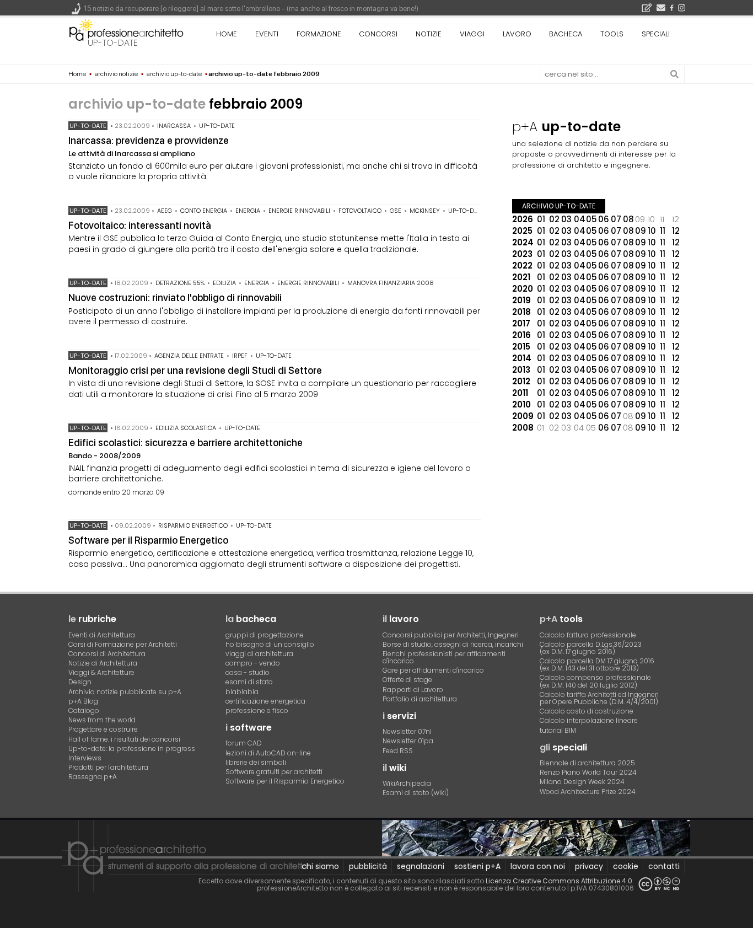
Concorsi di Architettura (107, 653)
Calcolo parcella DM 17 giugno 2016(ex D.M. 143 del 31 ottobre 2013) (597, 664)
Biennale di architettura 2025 (587, 763)
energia (247, 210)
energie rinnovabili (299, 210)
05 (591, 219)
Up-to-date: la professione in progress (131, 748)
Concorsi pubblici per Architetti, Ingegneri (451, 635)
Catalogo (83, 710)
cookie (625, 866)
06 (603, 219)
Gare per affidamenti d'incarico (433, 670)
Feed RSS (398, 750)
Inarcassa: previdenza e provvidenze (148, 140)
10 (652, 231)
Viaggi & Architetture (101, 672)
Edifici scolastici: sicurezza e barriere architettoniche (185, 442)
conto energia (203, 210)
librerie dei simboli (255, 762)
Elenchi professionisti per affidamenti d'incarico (444, 657)
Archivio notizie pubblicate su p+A (124, 691)
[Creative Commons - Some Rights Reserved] (659, 884)
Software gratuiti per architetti (273, 771)
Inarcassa (174, 125)
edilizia (224, 282)
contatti (664, 866)
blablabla (242, 691)
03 (566, 219)
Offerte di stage (407, 679)
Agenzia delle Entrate (189, 355)
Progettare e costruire (103, 729)
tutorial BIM (558, 730)
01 (541, 219)
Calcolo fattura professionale (588, 635)
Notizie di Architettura (102, 663)
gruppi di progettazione (264, 635)
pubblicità (368, 866)
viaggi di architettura (259, 653)
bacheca (565, 34)
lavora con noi (537, 866)
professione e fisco (256, 710)
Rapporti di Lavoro (413, 689)
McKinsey (425, 210)
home (226, 34)
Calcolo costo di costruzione (586, 711)
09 (640, 231)
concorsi (378, 34)
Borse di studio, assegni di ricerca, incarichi (453, 644)
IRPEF (240, 355)
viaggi (472, 34)
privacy (589, 866)
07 (616, 219)
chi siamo (320, 866)
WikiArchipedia (407, 783)
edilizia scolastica (185, 427)
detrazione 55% (180, 282)
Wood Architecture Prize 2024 (588, 791)
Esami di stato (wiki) (416, 792)
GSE (395, 210)
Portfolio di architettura (420, 699)
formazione (319, 34)
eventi (266, 34)
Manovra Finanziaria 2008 (390, 282)
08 (628, 219)
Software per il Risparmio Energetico (148, 540)
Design (80, 681)
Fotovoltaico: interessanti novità (139, 225)
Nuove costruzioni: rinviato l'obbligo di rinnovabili (175, 297)
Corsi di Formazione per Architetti (122, 644)
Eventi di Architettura (101, 635)
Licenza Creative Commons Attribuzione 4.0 (559, 881)
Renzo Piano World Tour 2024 (588, 772)
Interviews (84, 758)
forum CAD (243, 743)
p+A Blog (83, 701)
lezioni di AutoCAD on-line (268, 753)
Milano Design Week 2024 (582, 781)
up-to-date (113, 42)
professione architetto (126, 32)
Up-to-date (87, 125)
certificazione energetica (265, 701)
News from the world (102, 720)
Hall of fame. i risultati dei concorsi (124, 739)
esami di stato (249, 681)
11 (662, 231)
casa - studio (247, 672)
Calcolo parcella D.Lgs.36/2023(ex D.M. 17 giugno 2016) (591, 648)
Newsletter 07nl (407, 731)
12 (676, 231)
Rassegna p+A (92, 776)
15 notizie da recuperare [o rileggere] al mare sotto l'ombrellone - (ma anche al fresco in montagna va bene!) (251, 8)
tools (611, 34)
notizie (429, 34)
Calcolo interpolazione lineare (589, 720)
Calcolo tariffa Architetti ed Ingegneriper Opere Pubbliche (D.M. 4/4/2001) (599, 698)
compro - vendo (252, 663)
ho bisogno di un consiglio (269, 644)
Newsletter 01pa (408, 740)
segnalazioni (420, 866)
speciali (656, 34)
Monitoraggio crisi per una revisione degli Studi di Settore (195, 370)
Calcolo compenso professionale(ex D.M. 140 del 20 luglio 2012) (595, 681)
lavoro (517, 34)
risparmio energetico (193, 525)
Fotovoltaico (359, 210)
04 (579, 219)
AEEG (164, 210)
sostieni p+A (477, 866)
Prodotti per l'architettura (108, 767)
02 (554, 219)
